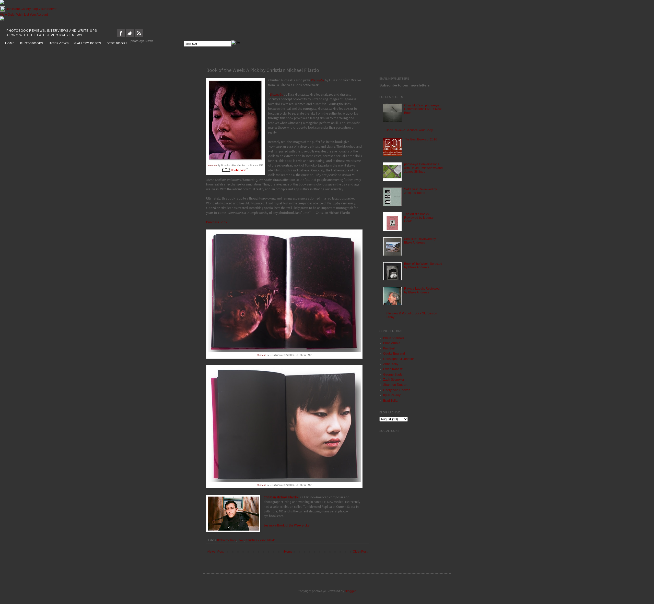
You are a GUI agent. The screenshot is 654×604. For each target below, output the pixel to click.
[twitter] (130, 36)
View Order (8, 14)
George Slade (393, 374)
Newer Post (215, 551)
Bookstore (13, 9)
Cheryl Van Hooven (396, 390)
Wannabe (212, 165)
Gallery (26, 9)
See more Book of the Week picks (286, 525)
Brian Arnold (391, 343)
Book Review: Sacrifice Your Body (409, 130)
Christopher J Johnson (399, 359)
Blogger (350, 591)
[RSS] (139, 36)
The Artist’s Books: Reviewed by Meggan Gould (419, 217)
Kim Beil (389, 348)
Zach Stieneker (393, 379)
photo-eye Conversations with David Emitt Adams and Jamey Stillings (423, 167)
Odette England (394, 353)
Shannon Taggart (395, 385)
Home (288, 551)
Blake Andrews (393, 338)
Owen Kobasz (393, 369)
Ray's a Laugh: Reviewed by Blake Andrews (422, 290)
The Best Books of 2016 (420, 139)
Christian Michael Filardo (281, 497)
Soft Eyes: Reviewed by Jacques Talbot (420, 191)
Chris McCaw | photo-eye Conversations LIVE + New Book (422, 109)
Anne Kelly (390, 364)
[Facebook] (121, 36)
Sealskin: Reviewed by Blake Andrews (420, 240)
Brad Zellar (391, 400)
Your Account (39, 14)
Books (241, 540)
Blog (34, 9)
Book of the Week (226, 540)
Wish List (22, 14)
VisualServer (47, 9)
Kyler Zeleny (392, 395)
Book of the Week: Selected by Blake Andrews (423, 265)
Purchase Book (216, 222)
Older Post (360, 551)
